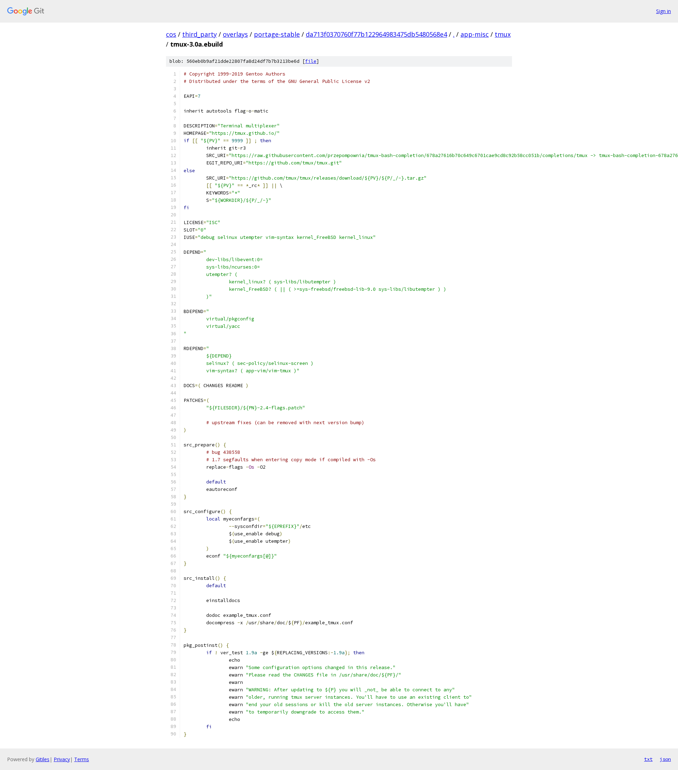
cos (171, 34)
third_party (199, 34)
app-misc (474, 34)
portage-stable (277, 34)
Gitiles (42, 759)
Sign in (663, 11)
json (665, 759)
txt (648, 759)
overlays (235, 34)
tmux (503, 34)
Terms (81, 759)
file (310, 61)
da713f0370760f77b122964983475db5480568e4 (376, 34)
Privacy (62, 759)
